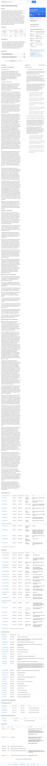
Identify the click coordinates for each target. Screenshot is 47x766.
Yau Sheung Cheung (37, 18)
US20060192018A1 (5, 574)
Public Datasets (22, 764)
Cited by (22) (41, 49)
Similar (33, 15)
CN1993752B (4, 694)
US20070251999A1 (5, 582)
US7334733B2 (4, 602)
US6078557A (4, 508)
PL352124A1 (4, 535)
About (10, 764)
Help (38, 764)
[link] (13, 45)
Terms (28, 764)
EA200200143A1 (5, 642)
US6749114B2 (4, 542)
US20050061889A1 (5, 567)
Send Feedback (15, 764)
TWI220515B (4, 685)
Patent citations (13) (35, 49)
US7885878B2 (4, 594)
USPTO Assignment (38, 55)
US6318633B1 (4, 639)
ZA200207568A (4, 710)
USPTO (36, 53)
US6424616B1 (4, 514)
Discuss (41, 56)
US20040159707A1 (5, 558)
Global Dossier (37, 56)
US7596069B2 (4, 661)
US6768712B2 (4, 656)
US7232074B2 (4, 654)
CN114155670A (5, 624)
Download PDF (34, 14)
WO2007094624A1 (5, 618)
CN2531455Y (4, 681)
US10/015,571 (4, 707)
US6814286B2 (4, 636)
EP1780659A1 (4, 690)
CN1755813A (4, 696)
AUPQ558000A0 (5, 538)
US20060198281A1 (5, 576)
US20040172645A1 (5, 562)
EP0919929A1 (4, 644)
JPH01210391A (4, 674)
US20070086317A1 (5, 579)
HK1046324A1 (4, 692)
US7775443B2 (4, 615)
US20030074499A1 (5, 670)
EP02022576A (4, 712)
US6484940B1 (4, 517)
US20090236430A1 (5, 589)
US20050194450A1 (5, 571)
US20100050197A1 (5, 592)
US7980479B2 (4, 621)
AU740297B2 (4, 679)
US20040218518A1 (5, 565)
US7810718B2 (4, 612)
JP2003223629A (5, 683)
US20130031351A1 (5, 597)
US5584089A (4, 504)
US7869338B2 (4, 663)
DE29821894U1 (5, 525)
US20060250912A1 (5, 677)
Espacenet (32, 56)
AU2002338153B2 (5, 651)
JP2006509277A (5, 607)
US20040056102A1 (5, 647)
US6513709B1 (4, 520)
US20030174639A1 (5, 672)
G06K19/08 (5, 41)
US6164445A (4, 511)
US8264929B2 (4, 658)
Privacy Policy (33, 764)
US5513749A (4, 497)
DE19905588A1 (5, 529)
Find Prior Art (42, 14)
